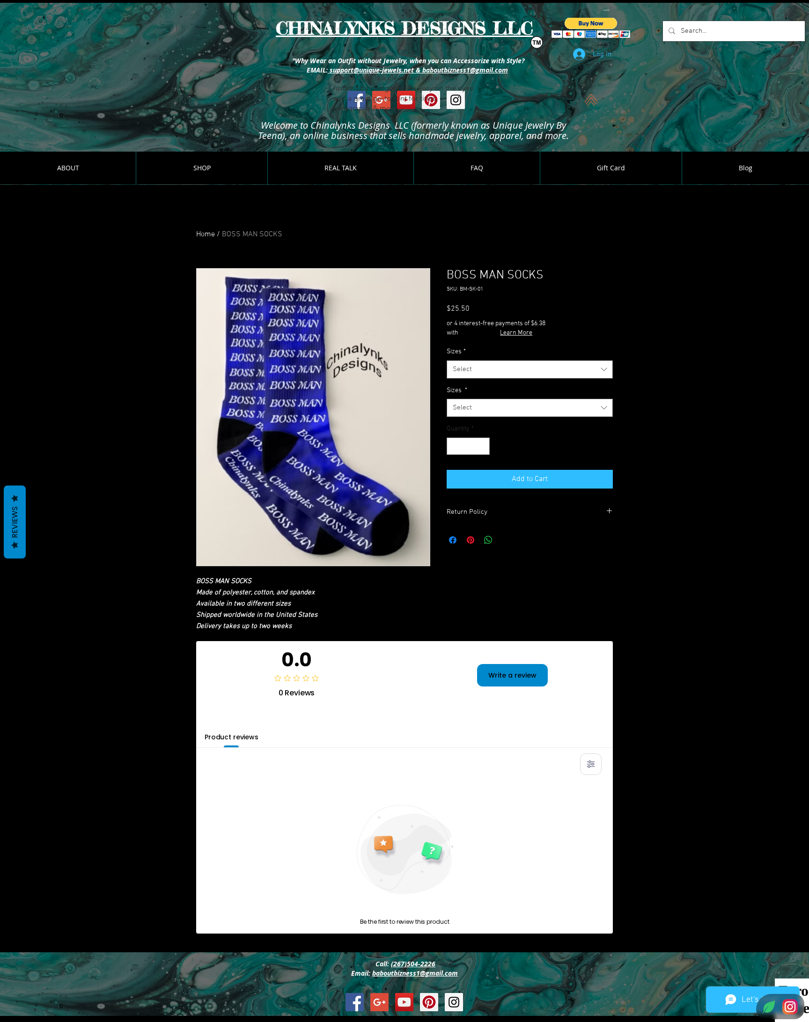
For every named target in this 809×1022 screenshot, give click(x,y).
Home (205, 234)
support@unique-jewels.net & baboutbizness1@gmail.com (418, 70)
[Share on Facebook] (452, 540)
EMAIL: (316, 70)
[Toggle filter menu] (591, 764)
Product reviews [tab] (231, 737)
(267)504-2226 (413, 963)
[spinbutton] (468, 446)
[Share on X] (506, 540)
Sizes (456, 352)
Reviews (14, 522)
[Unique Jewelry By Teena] (355, 1002)
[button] (606, 10)
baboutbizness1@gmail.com (415, 973)
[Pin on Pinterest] (470, 540)
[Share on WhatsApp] (488, 540)
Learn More (516, 333)
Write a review (512, 675)
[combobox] (530, 369)
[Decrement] (454, 446)
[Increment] (482, 446)
